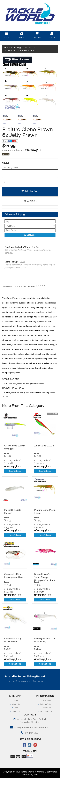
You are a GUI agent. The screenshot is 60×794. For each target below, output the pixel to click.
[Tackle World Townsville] (30, 14)
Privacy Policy (45, 700)
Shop (16, 708)
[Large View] (7, 119)
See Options (15, 471)
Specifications (20, 286)
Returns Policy (46, 704)
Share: (5, 141)
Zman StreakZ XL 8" (44, 445)
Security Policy (46, 711)
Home (15, 700)
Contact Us (15, 711)
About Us (16, 704)
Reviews (32, 286)
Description (7, 286)
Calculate (31, 235)
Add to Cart (31, 191)
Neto (36, 774)
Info (39, 150)
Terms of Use (45, 708)
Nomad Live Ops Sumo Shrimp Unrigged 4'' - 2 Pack (44, 577)
